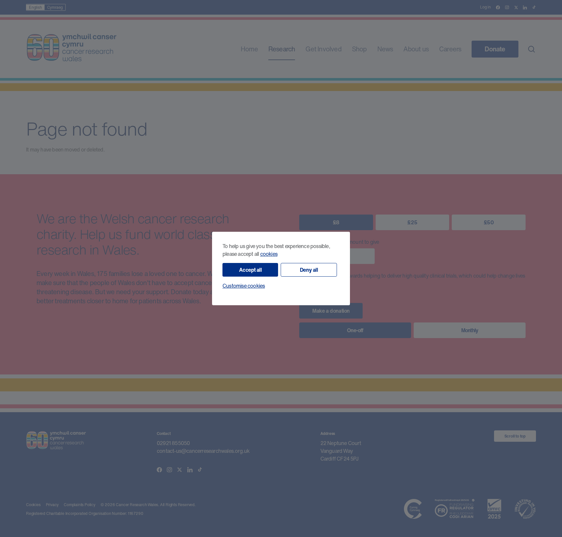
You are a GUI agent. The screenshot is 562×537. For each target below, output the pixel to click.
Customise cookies (243, 286)
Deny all (309, 270)
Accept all (250, 270)
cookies (268, 254)
